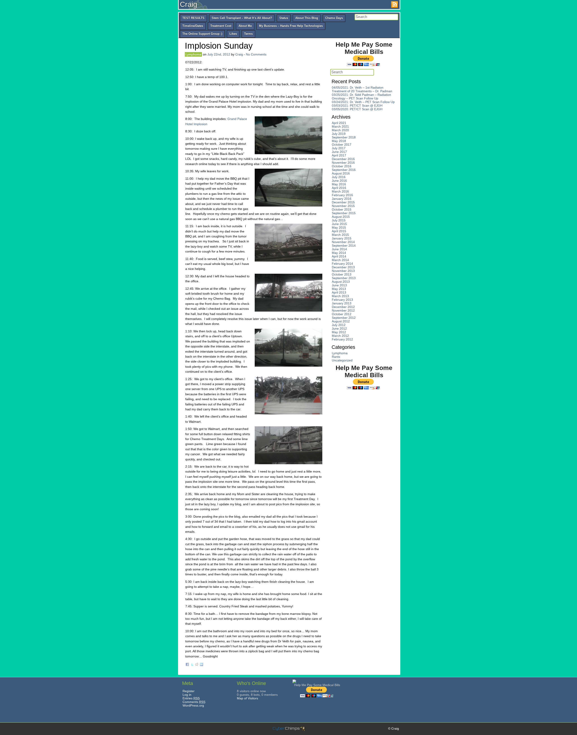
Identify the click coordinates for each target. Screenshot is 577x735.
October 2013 (341, 274)
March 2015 (340, 235)
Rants (336, 356)
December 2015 (343, 202)
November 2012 (343, 310)
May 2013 (339, 289)
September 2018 (344, 137)
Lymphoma (193, 54)
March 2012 (340, 336)
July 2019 (339, 134)
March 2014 (340, 260)
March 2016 (340, 191)
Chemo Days (334, 18)
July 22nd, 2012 (218, 54)
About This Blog (306, 18)
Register (189, 691)
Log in (187, 694)
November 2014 (343, 242)
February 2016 (342, 195)
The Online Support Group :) (202, 33)
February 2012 (342, 339)
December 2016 (343, 159)
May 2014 (339, 253)
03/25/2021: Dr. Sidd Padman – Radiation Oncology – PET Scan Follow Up (361, 96)
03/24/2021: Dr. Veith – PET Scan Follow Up (363, 102)
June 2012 (339, 328)
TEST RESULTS (193, 18)
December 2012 (343, 307)
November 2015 (343, 206)
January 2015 (341, 238)
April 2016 (339, 188)
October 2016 (341, 166)
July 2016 (339, 177)
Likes (233, 33)
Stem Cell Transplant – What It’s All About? (242, 18)
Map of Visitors (247, 698)
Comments (194, 702)
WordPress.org (193, 705)
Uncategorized (342, 360)
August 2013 (341, 281)
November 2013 (343, 271)
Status (283, 18)
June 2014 (339, 249)
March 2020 (340, 130)
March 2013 (340, 296)
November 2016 (343, 162)
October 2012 (341, 314)
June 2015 (339, 224)
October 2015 (341, 209)
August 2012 (341, 321)
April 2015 (339, 231)
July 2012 (339, 325)
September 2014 (344, 245)
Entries (191, 698)
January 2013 (341, 303)
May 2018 (339, 141)
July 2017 (339, 148)
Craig (188, 4)
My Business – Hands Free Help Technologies (291, 26)
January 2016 (341, 198)
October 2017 (341, 144)
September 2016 (344, 170)
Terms (248, 33)
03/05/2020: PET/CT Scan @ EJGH (357, 109)
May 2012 (339, 332)
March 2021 (340, 126)
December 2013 (343, 267)
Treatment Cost (220, 26)
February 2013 (342, 299)
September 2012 (344, 317)
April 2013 (339, 292)
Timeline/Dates (192, 26)
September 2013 (344, 278)
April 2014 (339, 256)
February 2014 (342, 263)
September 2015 (344, 213)
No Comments (256, 54)
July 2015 (339, 220)
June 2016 (339, 180)
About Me (245, 26)
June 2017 (339, 152)
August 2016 (341, 173)
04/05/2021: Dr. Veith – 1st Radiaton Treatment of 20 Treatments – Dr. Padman (362, 89)
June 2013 (339, 285)
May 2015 (339, 227)
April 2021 (339, 123)
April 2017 (339, 155)
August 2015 (341, 216)
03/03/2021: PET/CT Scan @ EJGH (357, 105)
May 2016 (339, 184)
